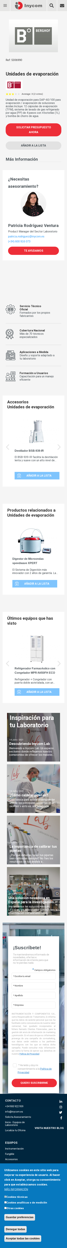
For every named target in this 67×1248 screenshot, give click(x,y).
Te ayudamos (33, 250)
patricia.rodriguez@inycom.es (26, 236)
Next (59, 449)
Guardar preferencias (20, 1217)
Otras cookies (15, 1208)
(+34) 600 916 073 (19, 241)
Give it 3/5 (13, 94)
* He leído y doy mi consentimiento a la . (35, 1069)
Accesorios (11, 1159)
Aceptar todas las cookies (23, 1238)
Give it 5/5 (18, 94)
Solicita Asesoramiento (18, 1117)
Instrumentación (14, 1148)
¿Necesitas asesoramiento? (23, 183)
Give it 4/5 (15, 94)
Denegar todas (15, 1229)
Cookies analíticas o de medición (27, 1202)
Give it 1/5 (7, 94)
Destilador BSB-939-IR (29, 450)
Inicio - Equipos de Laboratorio (15, 1123)
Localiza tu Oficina (15, 1130)
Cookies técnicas (17, 1197)
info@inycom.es (14, 1111)
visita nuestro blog (49, 1128)
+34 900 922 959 (14, 1106)
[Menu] (5, 3)
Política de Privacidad (29, 1054)
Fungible (9, 1154)
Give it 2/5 (10, 94)
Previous (7, 666)
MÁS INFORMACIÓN (16, 1189)
